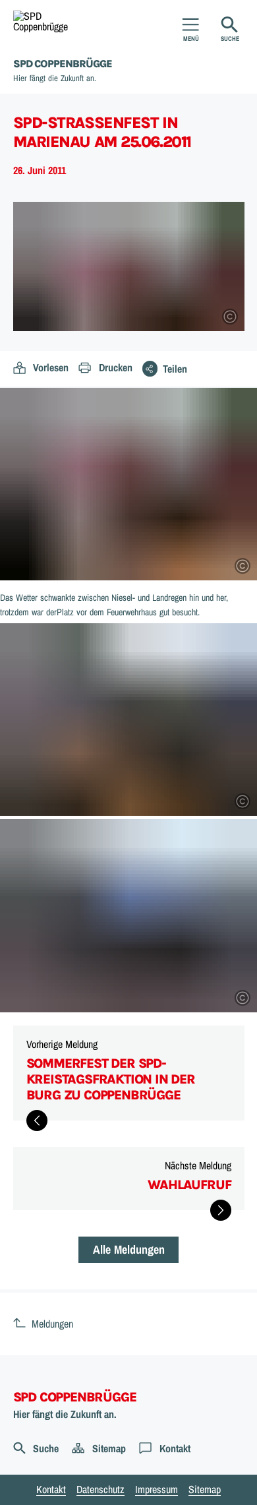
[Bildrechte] (230, 316)
